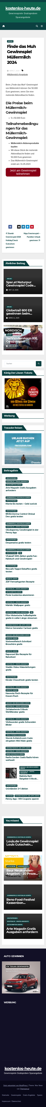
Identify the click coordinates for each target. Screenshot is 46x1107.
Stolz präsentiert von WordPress (15, 1085)
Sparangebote (23, 866)
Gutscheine (11, 866)
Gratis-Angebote (29, 1095)
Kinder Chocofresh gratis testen (22, 680)
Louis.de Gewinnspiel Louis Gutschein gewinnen (22, 844)
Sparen (39, 1095)
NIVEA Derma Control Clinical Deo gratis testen (20, 515)
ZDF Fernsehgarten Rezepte (20, 582)
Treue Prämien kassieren (15, 735)
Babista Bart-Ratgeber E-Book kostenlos (28, 779)
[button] (37, 26)
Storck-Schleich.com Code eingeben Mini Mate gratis (19, 739)
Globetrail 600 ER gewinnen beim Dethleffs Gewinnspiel (23, 313)
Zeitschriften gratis (14, 484)
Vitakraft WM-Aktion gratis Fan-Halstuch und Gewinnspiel (21, 557)
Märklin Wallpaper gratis (18, 605)
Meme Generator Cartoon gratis (22, 628)
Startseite (5, 1095)
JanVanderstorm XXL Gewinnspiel (22, 339)
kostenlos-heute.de (22, 8)
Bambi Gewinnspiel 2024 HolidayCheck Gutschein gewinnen (13, 240)
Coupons (9, 796)
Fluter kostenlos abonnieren (20, 595)
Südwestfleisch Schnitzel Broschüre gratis (18, 642)
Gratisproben (11, 478)
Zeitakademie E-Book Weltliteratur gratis (17, 710)
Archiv (10, 41)
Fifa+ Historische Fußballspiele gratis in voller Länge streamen (21, 616)
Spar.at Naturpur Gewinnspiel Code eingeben (19, 285)
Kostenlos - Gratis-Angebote (17, 481)
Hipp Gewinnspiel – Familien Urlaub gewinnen (32, 236)
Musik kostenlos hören (15, 754)
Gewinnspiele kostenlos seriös (18, 497)
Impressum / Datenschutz (11, 1101)
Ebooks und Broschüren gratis (18, 635)
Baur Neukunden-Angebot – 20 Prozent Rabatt (22, 874)
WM (20, 553)
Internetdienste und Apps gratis (18, 625)
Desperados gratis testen (18, 542)
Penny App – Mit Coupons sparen (22, 799)
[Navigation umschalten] (42, 26)
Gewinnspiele (16, 1095)
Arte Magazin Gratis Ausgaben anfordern (22, 930)
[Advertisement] (23, 202)
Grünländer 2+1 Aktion (17, 789)
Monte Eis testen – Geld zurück (21, 504)
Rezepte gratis (12, 578)
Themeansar (24, 1089)
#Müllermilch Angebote (17, 74)
